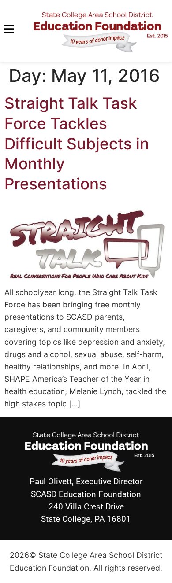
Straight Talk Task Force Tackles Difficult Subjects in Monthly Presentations (76, 143)
